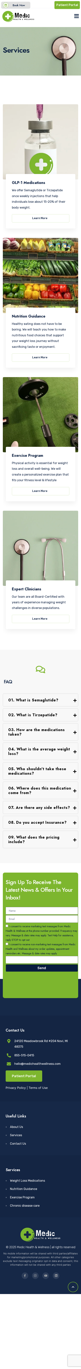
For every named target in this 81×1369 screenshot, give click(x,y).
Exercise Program (27, 455)
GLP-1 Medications (28, 182)
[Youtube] (45, 1275)
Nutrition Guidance (28, 316)
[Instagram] (35, 1275)
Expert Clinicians (26, 589)
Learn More (39, 218)
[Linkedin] (56, 1275)
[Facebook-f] (25, 1275)
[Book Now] (5, 5)
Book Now (19, 5)
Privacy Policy (16, 1088)
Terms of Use (38, 1088)
